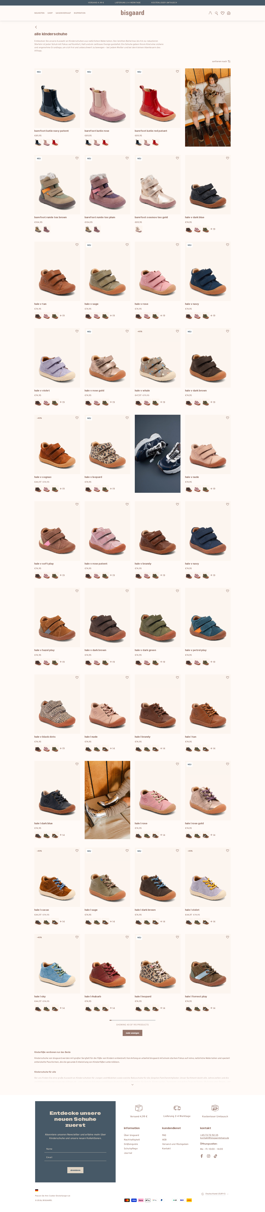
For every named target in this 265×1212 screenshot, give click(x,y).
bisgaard (47, 1200)
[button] (216, 13)
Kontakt (166, 1148)
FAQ (164, 1135)
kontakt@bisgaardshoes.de (214, 1138)
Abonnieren (75, 1170)
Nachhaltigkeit (132, 1139)
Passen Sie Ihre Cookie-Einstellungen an (52, 1196)
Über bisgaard (131, 1135)
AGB (164, 1139)
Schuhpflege (131, 1148)
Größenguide (131, 1144)
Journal (128, 1153)
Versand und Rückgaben (175, 1144)
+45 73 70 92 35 (209, 1135)
